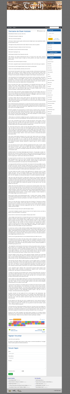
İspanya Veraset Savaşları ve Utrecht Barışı (44, 381)
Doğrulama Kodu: (11, 371)
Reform (15, 325)
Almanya (15, 321)
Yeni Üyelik (56, 38)
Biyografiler (49, 63)
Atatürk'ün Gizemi (50, 61)
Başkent (23, 321)
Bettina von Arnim (14, 330)
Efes (40, 321)
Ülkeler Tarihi (50, 111)
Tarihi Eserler (50, 105)
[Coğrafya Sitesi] (10, 390)
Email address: (11, 356)
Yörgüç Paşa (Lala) (39, 383)
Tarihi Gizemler (50, 107)
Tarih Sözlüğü (50, 99)
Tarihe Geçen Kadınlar (51, 103)
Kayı (31, 323)
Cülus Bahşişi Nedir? (12, 380)
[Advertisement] (34, 18)
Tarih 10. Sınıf (50, 47)
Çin (26, 321)
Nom (10, 325)
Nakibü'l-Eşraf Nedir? (12, 383)
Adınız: (9, 351)
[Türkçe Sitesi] (19, 390)
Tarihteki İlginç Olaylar (51, 109)
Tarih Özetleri (50, 97)
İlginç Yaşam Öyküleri (51, 80)
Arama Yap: (47, 27)
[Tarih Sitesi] (34, 5)
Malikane (42, 323)
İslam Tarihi (49, 84)
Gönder (10, 374)
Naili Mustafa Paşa (39, 380)
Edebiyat (36, 321)
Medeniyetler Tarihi (51, 88)
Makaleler (49, 86)
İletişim (14, 27)
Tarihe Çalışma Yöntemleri (52, 101)
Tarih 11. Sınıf (50, 49)
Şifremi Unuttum (56, 39)
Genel (49, 74)
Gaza (17, 323)
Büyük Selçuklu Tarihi (51, 54)
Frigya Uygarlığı (50, 72)
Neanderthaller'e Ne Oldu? (40, 385)
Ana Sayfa (9, 27)
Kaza (33, 323)
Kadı (28, 323)
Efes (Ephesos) (50, 70)
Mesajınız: (10, 360)
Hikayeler (49, 76)
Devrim (33, 321)
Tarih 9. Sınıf (49, 45)
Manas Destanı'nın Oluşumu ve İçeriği (15, 381)
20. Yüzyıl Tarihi (50, 59)
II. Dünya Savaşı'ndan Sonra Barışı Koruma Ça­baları (18, 385)
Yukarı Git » (43, 319)
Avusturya (19, 321)
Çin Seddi (29, 321)
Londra (39, 323)
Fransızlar (14, 323)
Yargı (24, 325)
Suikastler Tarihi (50, 95)
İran (26, 323)
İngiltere (23, 323)
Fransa (10, 323)
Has (20, 323)
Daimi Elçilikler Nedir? (40, 387)
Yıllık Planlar (49, 113)
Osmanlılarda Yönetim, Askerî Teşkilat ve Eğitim (17, 387)
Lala (36, 323)
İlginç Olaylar (50, 78)
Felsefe (43, 321)
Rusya (19, 325)
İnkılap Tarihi (50, 82)
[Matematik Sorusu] (14, 390)
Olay (12, 325)
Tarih (21, 325)
